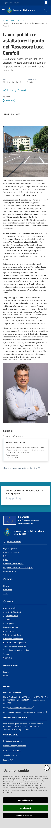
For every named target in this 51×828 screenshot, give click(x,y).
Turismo (6, 654)
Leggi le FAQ (8, 760)
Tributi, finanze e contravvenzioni (16, 650)
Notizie (20, 20)
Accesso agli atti (9, 608)
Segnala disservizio (10, 755)
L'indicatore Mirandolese (12, 740)
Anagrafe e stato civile (12, 611)
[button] (45, 10)
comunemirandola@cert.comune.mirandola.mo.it (26, 712)
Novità (12, 20)
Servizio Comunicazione (15, 442)
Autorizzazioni (8, 631)
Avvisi (5, 593)
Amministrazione (14, 542)
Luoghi (6, 671)
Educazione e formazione (13, 638)
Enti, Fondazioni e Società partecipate (18, 567)
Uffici (5, 556)
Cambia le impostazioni (25, 815)
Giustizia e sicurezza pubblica (14, 642)
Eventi (5, 675)
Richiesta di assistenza (12, 750)
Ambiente (7, 619)
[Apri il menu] (3, 10)
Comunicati (7, 589)
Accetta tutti (25, 807)
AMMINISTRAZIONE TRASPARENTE (16, 718)
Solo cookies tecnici (25, 800)
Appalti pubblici (9, 623)
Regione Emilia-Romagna (11, 3)
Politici (5, 559)
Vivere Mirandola (10, 665)
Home (5, 20)
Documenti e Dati (10, 571)
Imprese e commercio (11, 627)
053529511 (24, 699)
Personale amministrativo (13, 563)
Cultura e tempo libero (12, 634)
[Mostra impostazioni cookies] (48, 414)
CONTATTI (6, 686)
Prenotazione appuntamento (14, 745)
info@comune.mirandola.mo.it (20, 707)
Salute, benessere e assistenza (15, 646)
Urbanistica (7, 657)
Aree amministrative (11, 552)
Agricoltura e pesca (10, 615)
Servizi (10, 601)
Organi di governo (10, 548)
